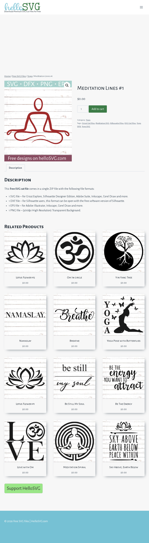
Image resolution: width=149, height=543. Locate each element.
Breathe (74, 340)
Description (15, 167)
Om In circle (74, 277)
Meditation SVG (102, 123)
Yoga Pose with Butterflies (123, 340)
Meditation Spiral (74, 467)
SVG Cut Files (130, 123)
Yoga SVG (86, 126)
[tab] (15, 167)
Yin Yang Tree (123, 277)
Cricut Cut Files (88, 123)
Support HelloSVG (23, 488)
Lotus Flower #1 (25, 403)
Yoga (88, 120)
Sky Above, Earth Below (123, 467)
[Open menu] (141, 7)
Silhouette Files (117, 123)
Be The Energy (123, 403)
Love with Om (25, 467)
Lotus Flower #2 (25, 277)
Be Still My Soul (74, 403)
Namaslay (25, 340)
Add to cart (98, 109)
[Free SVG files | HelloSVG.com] (24, 7)
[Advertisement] (74, 41)
